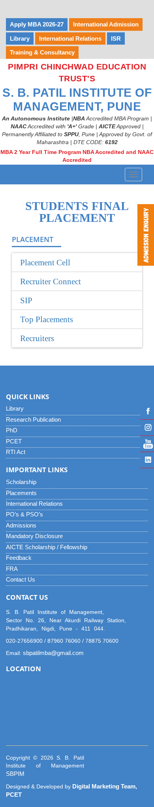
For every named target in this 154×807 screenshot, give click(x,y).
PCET (14, 441)
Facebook (147, 411)
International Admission (106, 24)
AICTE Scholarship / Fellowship (46, 547)
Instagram (147, 427)
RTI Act (15, 452)
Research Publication (33, 419)
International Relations (34, 503)
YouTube (147, 444)
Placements (21, 493)
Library (15, 408)
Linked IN (147, 460)
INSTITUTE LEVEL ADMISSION (53, 6)
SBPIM (15, 773)
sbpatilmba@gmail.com (53, 652)
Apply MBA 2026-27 (37, 24)
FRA (12, 568)
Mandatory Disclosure (34, 536)
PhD (11, 430)
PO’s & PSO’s (24, 514)
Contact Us (20, 579)
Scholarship (21, 482)
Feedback (19, 557)
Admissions (21, 525)
